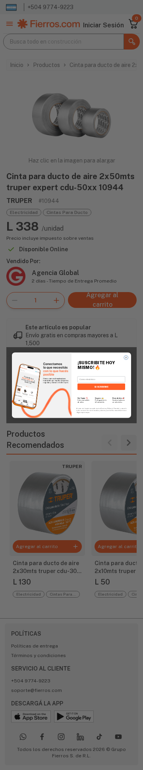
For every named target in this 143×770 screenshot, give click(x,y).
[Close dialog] (126, 357)
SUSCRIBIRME (101, 386)
